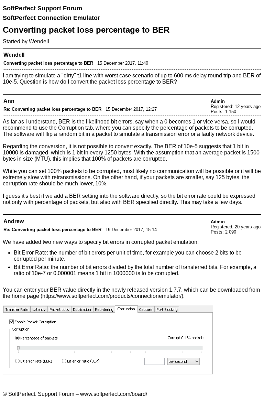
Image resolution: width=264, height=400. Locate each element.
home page (25, 296)
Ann (8, 101)
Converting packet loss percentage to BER (48, 63)
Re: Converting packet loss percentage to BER (52, 109)
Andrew (13, 221)
